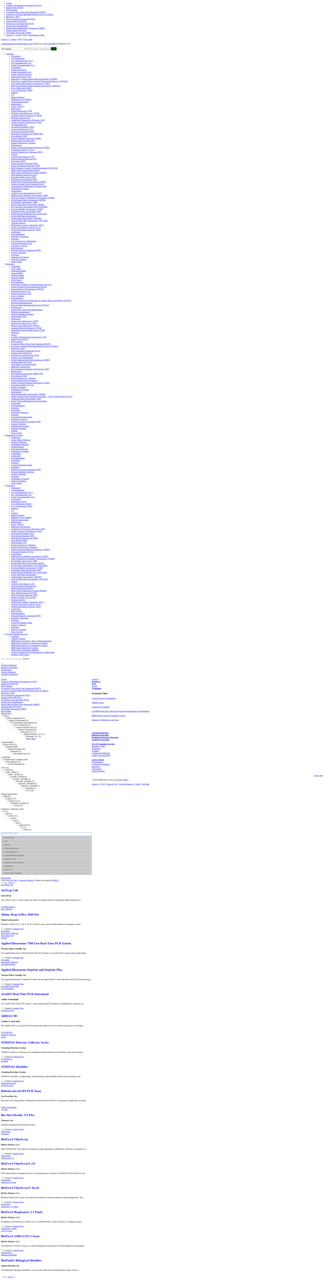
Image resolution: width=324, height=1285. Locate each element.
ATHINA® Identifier (14, 1066)
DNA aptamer (11, 10)
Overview (15, 636)
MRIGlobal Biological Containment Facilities (29, 645)
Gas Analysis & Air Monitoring (23, 241)
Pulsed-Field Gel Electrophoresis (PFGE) (27, 289)
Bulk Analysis (16, 611)
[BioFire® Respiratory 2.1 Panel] (10, 1207)
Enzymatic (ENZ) (18, 161)
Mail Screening (17, 248)
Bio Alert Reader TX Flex (18, 1115)
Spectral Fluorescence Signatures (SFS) (27, 152)
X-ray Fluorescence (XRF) (22, 90)
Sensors (14, 154)
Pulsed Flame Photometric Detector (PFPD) (28, 182)
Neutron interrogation (19, 520)
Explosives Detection (9, 674)
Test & (96, 687)
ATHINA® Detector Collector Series (25, 1042)
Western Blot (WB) (19, 317)
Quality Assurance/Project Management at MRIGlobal (32, 652)
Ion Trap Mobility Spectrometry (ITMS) (27, 209)
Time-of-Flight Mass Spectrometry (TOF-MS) (29, 221)
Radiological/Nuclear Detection (8, 671)
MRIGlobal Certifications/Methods (25, 650)
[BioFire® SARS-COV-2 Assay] (10, 1231)
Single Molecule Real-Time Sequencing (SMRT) (25, 28)
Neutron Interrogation (19, 102)
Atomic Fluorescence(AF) (21, 74)
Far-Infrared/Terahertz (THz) (22, 127)
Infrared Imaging (18, 97)
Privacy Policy (123, 780)
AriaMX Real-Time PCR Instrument (25, 994)
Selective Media (17, 275)
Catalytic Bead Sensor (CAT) (23, 157)
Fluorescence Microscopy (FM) (23, 323)
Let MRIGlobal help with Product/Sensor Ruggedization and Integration (120, 711)
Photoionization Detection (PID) (24, 179)
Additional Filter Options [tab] (10, 833)
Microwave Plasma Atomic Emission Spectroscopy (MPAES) (35, 86)
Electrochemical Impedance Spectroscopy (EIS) (30, 369)
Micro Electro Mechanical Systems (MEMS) (29, 173)
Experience (96, 749)
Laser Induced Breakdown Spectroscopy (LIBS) (30, 83)
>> (14, 883)
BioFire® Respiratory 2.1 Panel (21, 1212)
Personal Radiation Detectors (22, 472)
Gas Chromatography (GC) (22, 61)
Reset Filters (6, 711)
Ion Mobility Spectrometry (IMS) (24, 202)
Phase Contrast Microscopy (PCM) (25, 326)
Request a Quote (98, 746)
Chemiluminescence (19, 125)
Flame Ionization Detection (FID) (24, 163)
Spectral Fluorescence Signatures (24, 380)
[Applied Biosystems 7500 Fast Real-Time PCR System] (10, 938)
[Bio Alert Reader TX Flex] (10, 1110)
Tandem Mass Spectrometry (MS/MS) (26, 218)
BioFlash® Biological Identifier (21, 1260)
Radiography (16, 104)
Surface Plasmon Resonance (22, 314)
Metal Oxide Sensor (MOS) (22, 588)
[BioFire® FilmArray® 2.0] (10, 1158)
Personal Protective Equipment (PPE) (26, 250)
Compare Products (26, 880)
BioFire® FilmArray (14, 1139)
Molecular (15, 332)
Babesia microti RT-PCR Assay (21, 1091)
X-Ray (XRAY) (17, 106)
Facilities (95, 751)
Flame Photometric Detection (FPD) (25, 166)
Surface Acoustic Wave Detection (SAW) (27, 184)
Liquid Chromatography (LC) (23, 65)
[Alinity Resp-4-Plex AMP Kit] (10, 909)
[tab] (46, 838)
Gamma (14, 513)
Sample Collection (18, 253)
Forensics (15, 239)
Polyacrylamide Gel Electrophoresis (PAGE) (29, 287)
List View (13, 880)
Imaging (14, 93)
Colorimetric (16, 68)
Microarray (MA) (13, 17)
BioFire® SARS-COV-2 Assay (20, 1236)
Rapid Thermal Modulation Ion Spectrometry (29, 214)
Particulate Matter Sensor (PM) (23, 177)
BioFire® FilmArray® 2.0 (18, 1163)
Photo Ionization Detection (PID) (24, 595)
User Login (27, 39)
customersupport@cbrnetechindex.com (16, 44)
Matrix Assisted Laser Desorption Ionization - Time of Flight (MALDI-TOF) (41, 396)
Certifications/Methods (101, 753)
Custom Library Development (104, 698)
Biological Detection (9, 667)
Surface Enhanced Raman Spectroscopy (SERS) (30, 147)
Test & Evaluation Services (17, 634)
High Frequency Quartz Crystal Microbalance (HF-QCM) (34, 168)
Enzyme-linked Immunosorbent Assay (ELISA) (30, 305)
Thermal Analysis (18, 223)
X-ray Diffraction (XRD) (21, 88)
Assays (9, 3)
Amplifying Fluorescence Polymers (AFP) (28, 120)
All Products (97, 769)
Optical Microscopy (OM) (21, 111)
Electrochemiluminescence (21, 303)
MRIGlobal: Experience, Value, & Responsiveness (31, 641)
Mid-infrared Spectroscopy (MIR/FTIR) (27, 134)
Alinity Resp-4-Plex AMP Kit (20, 914)
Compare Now (18, 929)
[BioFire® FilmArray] (10, 1134)
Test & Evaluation (126, 784)
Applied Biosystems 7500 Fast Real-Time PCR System (36, 943)
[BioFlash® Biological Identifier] (10, 1255)
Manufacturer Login (36, 35)
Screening (15, 255)
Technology (16, 56)
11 (9, 883)
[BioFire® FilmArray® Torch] (10, 1182)
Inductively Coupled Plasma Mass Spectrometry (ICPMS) (34, 79)
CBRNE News (98, 703)
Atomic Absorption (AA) (21, 72)
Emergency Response (19, 237)
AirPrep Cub (9, 890)
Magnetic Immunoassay (20, 312)
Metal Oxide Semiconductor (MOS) (25, 170)
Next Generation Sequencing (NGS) (20, 19)
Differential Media (18, 271)
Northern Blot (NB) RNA (16, 21)
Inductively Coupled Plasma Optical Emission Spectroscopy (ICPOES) (39, 81)
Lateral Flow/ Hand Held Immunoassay (27, 310)
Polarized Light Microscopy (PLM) (25, 113)
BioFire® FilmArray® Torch (20, 1187)
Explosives (10, 486)
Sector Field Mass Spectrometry (24, 216)
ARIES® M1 (9, 1016)
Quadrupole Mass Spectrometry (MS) (26, 211)
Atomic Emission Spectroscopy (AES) (26, 122)
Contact (18, 35)
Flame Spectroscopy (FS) (21, 77)
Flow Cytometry (17, 296)
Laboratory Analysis (19, 246)
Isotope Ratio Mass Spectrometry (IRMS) (27, 205)
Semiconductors (17, 447)
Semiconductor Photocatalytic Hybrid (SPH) (29, 186)
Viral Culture (16, 280)
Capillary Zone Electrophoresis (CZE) (26, 193)
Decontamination (18, 234)
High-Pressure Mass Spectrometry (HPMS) (28, 200)
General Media (17, 273)
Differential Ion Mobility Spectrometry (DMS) (29, 195)
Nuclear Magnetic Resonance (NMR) (26, 138)
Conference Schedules (101, 707)
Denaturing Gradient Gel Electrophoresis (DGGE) (31, 285)
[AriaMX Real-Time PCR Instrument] (10, 989)
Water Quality (16, 262)
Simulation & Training (20, 189)
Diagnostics (16, 410)
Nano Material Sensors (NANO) (24, 175)
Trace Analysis (17, 632)
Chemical (10, 54)
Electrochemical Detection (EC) (24, 159)
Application (16, 232)
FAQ (25, 35)
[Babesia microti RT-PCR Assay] (10, 1085)
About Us (10, 35)
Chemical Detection (9, 665)
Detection (15, 408)
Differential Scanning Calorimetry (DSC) (27, 225)
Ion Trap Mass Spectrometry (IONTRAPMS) (29, 207)
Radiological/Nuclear (14, 435)
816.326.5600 (49, 44)
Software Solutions (18, 259)
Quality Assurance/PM (101, 755)
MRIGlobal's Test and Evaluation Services (109, 716)
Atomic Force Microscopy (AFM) (24, 321)
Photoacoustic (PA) (19, 543)
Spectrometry (16, 191)
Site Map (145, 784)
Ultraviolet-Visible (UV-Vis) (22, 150)
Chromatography (18, 58)
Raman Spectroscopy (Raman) (23, 143)
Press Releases (97, 762)
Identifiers (15, 467)
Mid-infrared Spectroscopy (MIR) (24, 538)
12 (11, 883)
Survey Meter (16, 483)
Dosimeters (15, 460)
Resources (96, 767)
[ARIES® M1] (7, 1010)
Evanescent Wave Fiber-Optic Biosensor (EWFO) (26, 12)
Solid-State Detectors (19, 449)
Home (3, 659)
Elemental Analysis (18, 70)
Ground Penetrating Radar (21, 243)
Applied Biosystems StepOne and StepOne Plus (31, 969)
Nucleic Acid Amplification (17, 26)
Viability (14, 431)
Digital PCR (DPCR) (14, 8)
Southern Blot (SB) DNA (16, 30)
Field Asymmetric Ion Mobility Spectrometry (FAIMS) (33, 198)
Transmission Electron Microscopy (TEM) (28, 330)
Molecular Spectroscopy (21, 118)
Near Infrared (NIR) (19, 136)
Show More (31, 739)
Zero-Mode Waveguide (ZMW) (18, 33)
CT (12, 95)
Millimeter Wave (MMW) (21, 99)
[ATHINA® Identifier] (10, 1061)
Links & (96, 680)
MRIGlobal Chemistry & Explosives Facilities (29, 643)
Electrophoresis (17, 282)
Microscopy (16, 109)
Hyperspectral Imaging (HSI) (22, 131)
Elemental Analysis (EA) (21, 291)
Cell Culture (16, 269)
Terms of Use (111, 784)
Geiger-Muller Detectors (21, 440)
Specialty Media (17, 278)
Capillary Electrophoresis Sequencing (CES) (24, 5)
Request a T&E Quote (20, 655)
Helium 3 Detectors (19, 442)
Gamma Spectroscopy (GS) (22, 129)
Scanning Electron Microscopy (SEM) (26, 115)
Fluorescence (16, 145)
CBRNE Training (18, 639)
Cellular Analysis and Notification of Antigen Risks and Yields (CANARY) (41, 301)
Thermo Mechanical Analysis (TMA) (26, 230)
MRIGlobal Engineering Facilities (24, 648)
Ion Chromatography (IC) (21, 63)
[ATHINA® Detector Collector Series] (10, 1037)
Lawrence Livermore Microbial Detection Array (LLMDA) (30, 14)
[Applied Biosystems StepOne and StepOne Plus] (10, 964)
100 (54, 880)
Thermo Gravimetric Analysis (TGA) (26, 227)
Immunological (17, 298)
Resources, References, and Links (105, 720)
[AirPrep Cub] (7, 885)
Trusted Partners (98, 771)
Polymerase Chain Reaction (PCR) (20, 24)
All (57, 880)
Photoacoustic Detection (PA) (23, 141)
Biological (10, 264)
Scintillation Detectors (20, 444)
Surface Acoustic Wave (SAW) (23, 597)
